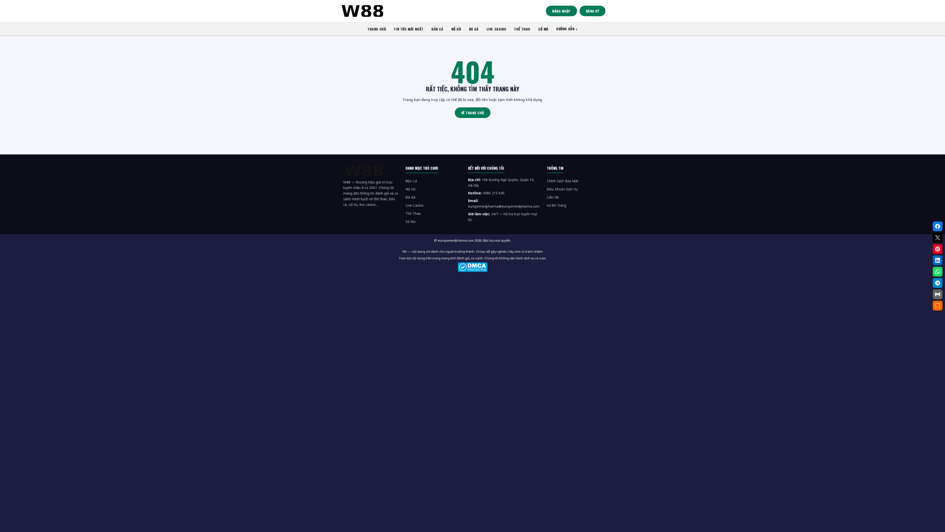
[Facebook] (938, 226)
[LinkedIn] (938, 260)
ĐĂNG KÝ (592, 11)
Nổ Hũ (410, 189)
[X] (938, 238)
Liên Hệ (553, 197)
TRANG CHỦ (376, 29)
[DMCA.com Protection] (472, 267)
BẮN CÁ (437, 29)
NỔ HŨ (456, 29)
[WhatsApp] (938, 272)
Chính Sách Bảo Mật (562, 181)
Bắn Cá (411, 181)
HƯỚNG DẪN (565, 28)
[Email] (938, 294)
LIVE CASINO (496, 29)
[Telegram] (938, 283)
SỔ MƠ (543, 29)
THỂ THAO (522, 29)
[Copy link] (938, 306)
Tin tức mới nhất (409, 29)
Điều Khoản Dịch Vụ (562, 189)
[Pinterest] (938, 249)
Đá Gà (410, 197)
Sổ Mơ (410, 221)
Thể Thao (413, 213)
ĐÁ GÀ (474, 29)
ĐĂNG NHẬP (561, 11)
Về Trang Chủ (472, 112)
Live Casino (415, 205)
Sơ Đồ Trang (556, 205)
